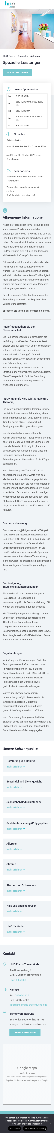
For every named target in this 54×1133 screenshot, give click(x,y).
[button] (47, 4)
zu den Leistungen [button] (17, 72)
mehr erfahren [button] (14, 766)
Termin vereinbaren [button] (25, 1032)
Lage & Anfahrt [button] (17, 980)
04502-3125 (22, 995)
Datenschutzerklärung (35, 1128)
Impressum (37, 1124)
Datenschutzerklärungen (27, 1080)
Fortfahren (15, 1128)
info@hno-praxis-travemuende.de (28, 1004)
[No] (50, 1123)
